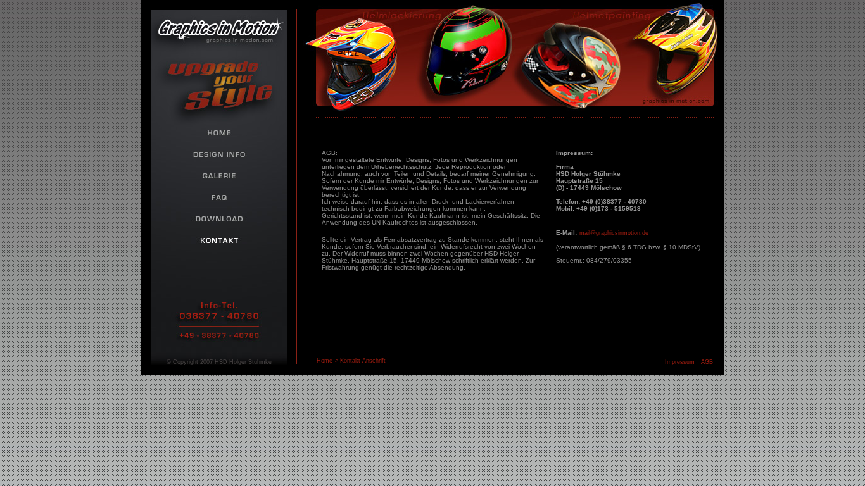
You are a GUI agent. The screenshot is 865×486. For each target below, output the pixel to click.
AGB (707, 362)
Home (324, 361)
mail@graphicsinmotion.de (613, 233)
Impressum (680, 362)
